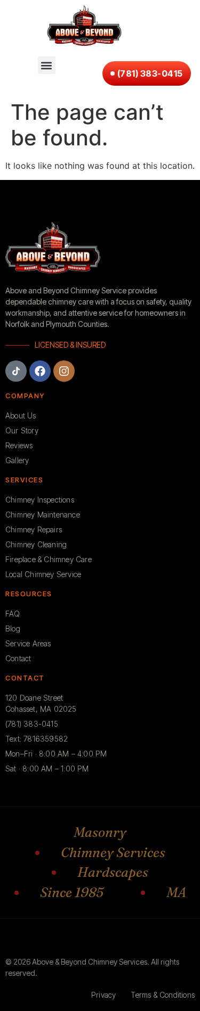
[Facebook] (40, 371)
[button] (46, 65)
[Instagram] (64, 371)
